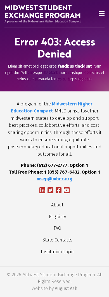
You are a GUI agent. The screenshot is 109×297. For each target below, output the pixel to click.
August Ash (66, 288)
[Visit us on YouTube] (67, 191)
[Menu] (102, 14)
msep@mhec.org (54, 178)
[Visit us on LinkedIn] (42, 191)
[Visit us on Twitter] (50, 191)
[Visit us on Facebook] (58, 191)
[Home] (39, 14)
